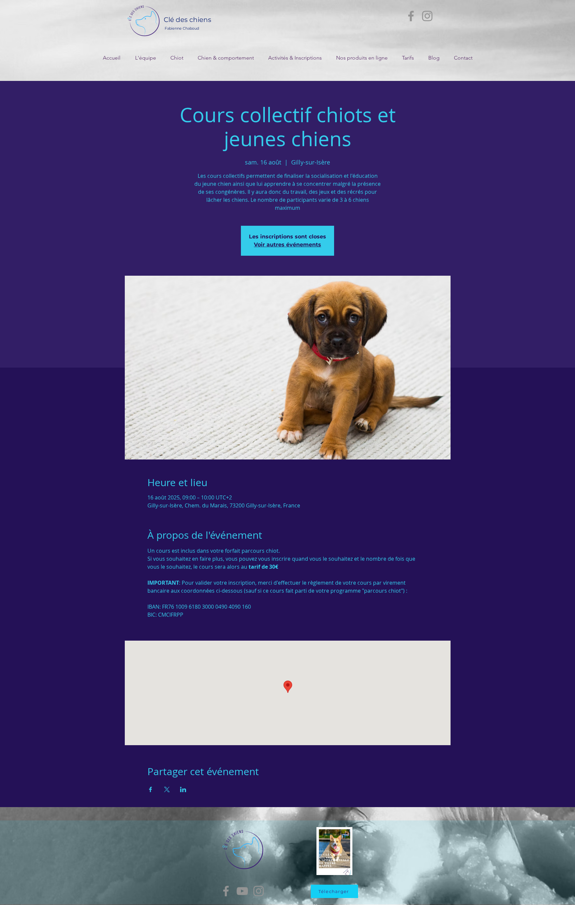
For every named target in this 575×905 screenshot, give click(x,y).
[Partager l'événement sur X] (167, 789)
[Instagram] (427, 16)
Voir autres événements (287, 244)
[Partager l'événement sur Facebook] (150, 789)
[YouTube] (242, 891)
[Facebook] (411, 16)
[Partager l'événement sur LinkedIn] (183, 789)
